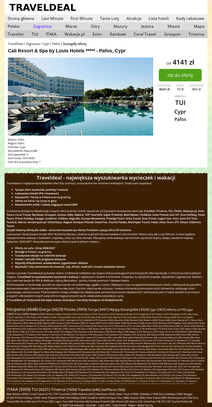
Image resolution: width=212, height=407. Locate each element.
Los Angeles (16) (59, 375)
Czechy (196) (74, 328)
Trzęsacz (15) (85, 375)
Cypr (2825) (157, 309)
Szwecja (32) (119, 357)
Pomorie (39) (30, 354)
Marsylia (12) (63, 380)
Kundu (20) (64, 369)
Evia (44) (28, 351)
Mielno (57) (74, 346)
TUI (35, 34)
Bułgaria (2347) (38, 313)
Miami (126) (186, 331)
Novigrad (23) (84, 366)
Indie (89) (117, 337)
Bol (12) (105, 380)
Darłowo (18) (85, 372)
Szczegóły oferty (75, 44)
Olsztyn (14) (169, 375)
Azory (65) (90, 343)
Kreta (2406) (22, 314)
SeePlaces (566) (113, 389)
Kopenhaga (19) (163, 369)
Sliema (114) (35, 334)
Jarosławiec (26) (19, 363)
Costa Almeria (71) (167, 340)
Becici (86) (16, 340)
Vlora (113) (60, 334)
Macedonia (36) (159, 354)
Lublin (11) (34, 383)
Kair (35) (45, 357)
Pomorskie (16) (18, 375)
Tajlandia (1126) (22, 317)
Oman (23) (72, 366)
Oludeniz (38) (103, 354)
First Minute (81, 18)
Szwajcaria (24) (185, 363)
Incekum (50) (36, 349)
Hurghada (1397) (147, 314)
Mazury (120, 26)
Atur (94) (25, 401)
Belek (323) (193, 323)
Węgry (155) (71, 331)
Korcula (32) (159, 357)
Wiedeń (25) (54, 363)
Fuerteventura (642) (35, 320)
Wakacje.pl (75, 34)
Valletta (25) (67, 363)
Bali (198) (62, 328)
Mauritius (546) (121, 320)
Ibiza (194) (87, 328)
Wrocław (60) (184, 343)
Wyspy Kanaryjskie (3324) (129, 309)
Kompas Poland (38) (102, 401)
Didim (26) (33, 363)
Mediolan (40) (189, 351)
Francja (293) (46, 325)
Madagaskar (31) (36, 360)
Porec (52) (160, 346)
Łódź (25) (43, 363)
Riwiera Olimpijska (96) (37, 337)
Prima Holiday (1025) (27, 398)
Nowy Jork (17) (168, 372)
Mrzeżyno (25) (81, 363)
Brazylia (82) (73, 340)
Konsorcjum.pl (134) (179, 398)
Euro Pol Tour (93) (42, 401)
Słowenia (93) (66, 337)
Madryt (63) (128, 343)
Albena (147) (136, 331)
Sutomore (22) (131, 366)
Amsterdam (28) (158, 360)
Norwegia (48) (81, 349)
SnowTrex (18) (152, 401)
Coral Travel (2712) (41, 394)
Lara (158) (30, 331)
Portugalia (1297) (178, 314)
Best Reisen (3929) (18, 394)
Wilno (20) (29, 369)
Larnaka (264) (139, 325)
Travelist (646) (89, 389)
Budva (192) (98, 328)
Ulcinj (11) (145, 380)
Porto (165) (167, 328)
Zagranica (33, 44)
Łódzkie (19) (97, 369)
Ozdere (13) (71, 378)
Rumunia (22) (145, 366)
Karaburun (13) (127, 378)
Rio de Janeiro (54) (132, 346)
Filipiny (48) (106, 349)
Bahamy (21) (17, 369)
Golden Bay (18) (59, 372)
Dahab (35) (83, 357)
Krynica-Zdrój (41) (148, 351)
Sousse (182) (124, 328)
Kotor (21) (182, 366)
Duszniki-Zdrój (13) (175, 378)
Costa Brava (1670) (87, 314)
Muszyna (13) (84, 378)
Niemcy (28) (134, 360)
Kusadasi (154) (85, 331)
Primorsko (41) (132, 351)
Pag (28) (124, 360)
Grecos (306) (137, 398)
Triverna (196, 34)
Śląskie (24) (157, 363)
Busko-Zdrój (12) (93, 380)
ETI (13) (165, 401)
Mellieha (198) (50, 328)
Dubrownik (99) (172, 334)
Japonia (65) (79, 343)
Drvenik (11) (85, 383)
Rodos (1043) (50, 317)
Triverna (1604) (64, 389)
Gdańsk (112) (72, 334)
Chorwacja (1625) (106, 314)
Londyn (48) (94, 349)
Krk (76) (111, 340)
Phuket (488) (164, 320)
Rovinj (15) (112, 375)
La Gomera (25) (96, 363)
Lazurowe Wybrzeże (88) (170, 337)
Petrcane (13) (58, 378)
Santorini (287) (60, 325)
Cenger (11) (97, 383)
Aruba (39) (69, 354)
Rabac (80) (101, 340)
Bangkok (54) (148, 346)
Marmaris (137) (150, 331)
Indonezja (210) (34, 328)
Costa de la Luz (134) (169, 331)
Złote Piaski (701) (154, 317)
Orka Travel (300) (156, 398)
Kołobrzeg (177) (153, 328)
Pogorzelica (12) (48, 380)
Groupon (172, 34)
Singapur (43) (61, 351)
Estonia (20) (76, 369)
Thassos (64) (102, 343)
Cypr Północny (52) (20, 349)
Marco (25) (135, 401)
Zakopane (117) (20, 334)
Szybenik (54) (116, 346)
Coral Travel (145, 34)
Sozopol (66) (46, 343)
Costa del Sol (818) (81, 317)
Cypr (46, 44)
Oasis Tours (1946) (127, 394)
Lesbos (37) (129, 354)
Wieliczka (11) (132, 380)
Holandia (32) (172, 357)
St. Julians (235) (188, 325)
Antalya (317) (32, 325)
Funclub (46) (81, 401)
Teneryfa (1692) (70, 314)
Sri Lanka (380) (93, 323)
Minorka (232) (19, 328)
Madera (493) (150, 320)
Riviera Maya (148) (119, 331)
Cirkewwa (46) (143, 349)
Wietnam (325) (165, 323)
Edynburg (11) (60, 383)
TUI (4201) (40, 389)
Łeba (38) (79, 354)
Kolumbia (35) (33, 357)
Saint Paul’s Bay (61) (167, 343)
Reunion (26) (188, 360)
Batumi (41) (176, 351)
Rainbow (118, 34)
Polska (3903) (75, 309)
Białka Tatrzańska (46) (162, 349)
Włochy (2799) (176, 310)
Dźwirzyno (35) (69, 357)
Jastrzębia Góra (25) (114, 363)
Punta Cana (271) (105, 325)
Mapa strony (145, 405)
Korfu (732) (106, 317)
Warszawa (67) (18, 343)
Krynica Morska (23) (102, 366)
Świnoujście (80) (88, 340)
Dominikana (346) (136, 323)
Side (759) (96, 317)
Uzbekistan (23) (46, 366)
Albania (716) (119, 317)
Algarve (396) (49, 323)
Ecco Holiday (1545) (171, 394)
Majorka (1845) (53, 314)
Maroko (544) (136, 320)
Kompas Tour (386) (117, 398)
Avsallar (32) (186, 357)
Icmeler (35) (55, 357)
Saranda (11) (182, 380)
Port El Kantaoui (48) (63, 349)
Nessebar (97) (18, 337)
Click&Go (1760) (148, 394)
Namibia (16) (44, 375)
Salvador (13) (44, 378)
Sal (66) (56, 343)
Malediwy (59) (40, 346)
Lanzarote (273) (76, 325)
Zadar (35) (185, 354)
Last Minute (52, 18)
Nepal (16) (32, 375)
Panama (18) (188, 369)
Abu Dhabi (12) (117, 380)
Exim (97, 34)
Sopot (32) (131, 357)
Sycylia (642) (18, 320)
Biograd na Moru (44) (43, 351)
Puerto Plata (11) (19, 383)
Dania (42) (105, 351)
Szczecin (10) (138, 383)
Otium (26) (122, 401)
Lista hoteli (159, 18)
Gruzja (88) (188, 337)
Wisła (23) (32, 366)
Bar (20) (87, 369)
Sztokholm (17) (142, 372)
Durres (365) (107, 323)
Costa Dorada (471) (180, 320)
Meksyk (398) (35, 323)
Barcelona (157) (57, 331)
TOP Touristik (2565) (65, 394)
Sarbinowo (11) (167, 380)
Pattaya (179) (138, 328)
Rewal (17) (155, 372)
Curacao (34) (106, 357)
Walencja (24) (170, 363)
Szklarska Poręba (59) (21, 346)
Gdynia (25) (130, 363)
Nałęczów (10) (173, 383)
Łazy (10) (108, 383)
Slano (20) (40, 369)
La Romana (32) (145, 357)
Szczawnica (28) (95, 360)
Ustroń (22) (117, 366)
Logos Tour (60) (63, 401)
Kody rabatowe (190, 18)
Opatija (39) (43, 354)
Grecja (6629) (51, 309)
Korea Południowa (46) (124, 349)
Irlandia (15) (124, 375)
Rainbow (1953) (105, 394)
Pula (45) (178, 349)
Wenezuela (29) (79, 360)
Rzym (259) (152, 325)
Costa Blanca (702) (136, 317)
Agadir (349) (120, 323)
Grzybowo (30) (64, 360)
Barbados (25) (144, 363)
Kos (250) (163, 325)
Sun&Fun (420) (96, 398)
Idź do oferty (180, 75)
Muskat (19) (149, 369)
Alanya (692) (170, 317)
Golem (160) (191, 328)
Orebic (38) (90, 354)
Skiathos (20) (52, 369)
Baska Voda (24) (19, 366)
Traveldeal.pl (76, 405)
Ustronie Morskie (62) (145, 343)
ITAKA (51, 34)
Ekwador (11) (46, 383)
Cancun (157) (42, 331)
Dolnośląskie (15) (153, 375)
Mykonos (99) (157, 334)
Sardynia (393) (63, 323)
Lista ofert (104, 405)
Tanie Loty (109, 18)
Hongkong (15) (138, 375)
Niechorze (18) (18, 372)
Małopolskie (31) (19, 360)
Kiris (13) (115, 378)
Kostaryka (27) (174, 360)
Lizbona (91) (91, 337)
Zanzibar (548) (106, 320)
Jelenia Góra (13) (157, 378)
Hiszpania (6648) (22, 309)
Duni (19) (176, 369)
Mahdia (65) (66, 343)
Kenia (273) (90, 325)
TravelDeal (15, 44)
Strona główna (21, 18)
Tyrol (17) (129, 372)
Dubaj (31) (51, 360)
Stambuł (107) (116, 334)
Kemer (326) (151, 323)
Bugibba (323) (180, 323)
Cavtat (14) (181, 375)
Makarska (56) (87, 346)
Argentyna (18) (117, 372)
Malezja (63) (116, 343)
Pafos (56, 44)
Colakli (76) (121, 340)
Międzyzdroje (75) (136, 340)
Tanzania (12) (18, 380)
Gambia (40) (17, 354)
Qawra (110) (86, 334)
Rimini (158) (18, 331)
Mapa (199, 26)
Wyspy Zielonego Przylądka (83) (50, 340)
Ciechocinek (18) (101, 372)
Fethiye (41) (164, 351)
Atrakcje (134, 18)
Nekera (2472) (86, 394)
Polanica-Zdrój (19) (113, 369)
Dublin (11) (73, 383)
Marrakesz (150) (102, 331)
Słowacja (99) (143, 334)
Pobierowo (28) (111, 360)
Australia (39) (56, 354)
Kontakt (91, 405)
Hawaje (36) (173, 354)
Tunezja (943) (64, 317)
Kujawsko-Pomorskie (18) (38, 372)
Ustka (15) (73, 375)
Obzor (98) (186, 334)
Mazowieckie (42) (90, 351)
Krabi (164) (178, 328)
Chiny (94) (54, 337)
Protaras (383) (78, 323)
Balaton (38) (117, 354)
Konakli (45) (189, 349)
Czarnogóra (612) (73, 320)
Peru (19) (128, 369)
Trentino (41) (117, 351)
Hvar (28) (145, 360)
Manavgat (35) (18, 357)
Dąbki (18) (73, 372)
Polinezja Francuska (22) (165, 366)
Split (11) (155, 380)
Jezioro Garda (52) (175, 346)
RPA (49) (48, 349)
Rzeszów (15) (99, 375)
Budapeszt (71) (184, 340)
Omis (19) (138, 369)
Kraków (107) (130, 334)
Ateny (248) (174, 325)
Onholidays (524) (76, 398)
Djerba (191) (111, 328)
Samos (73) (151, 340)
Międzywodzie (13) (101, 378)
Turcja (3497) (98, 309)
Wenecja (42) (74, 351)
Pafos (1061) (37, 317)
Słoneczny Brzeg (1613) (127, 314)
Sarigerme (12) (32, 380)
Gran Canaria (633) (55, 320)
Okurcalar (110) (100, 334)
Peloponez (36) (143, 354)
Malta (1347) (163, 314)
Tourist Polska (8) (181, 401)
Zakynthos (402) (20, 323)
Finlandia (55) (102, 346)
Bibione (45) (17, 351)
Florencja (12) (77, 380)
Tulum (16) (181, 372)
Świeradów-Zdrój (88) (133, 337)
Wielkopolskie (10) (123, 383)
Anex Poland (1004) (53, 398)
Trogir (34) (94, 357)
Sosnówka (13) (30, 378)
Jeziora (147, 26)
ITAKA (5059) (19, 389)
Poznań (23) (60, 366)
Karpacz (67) (32, 343)
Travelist (16, 34)
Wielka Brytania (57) (58, 346)
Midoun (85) (28, 340)
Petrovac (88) (150, 337)
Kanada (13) (142, 378)
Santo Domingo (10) (155, 383)
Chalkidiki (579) (90, 320)
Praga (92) (79, 337)
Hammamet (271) (123, 325)
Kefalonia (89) (105, 337)
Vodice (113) (48, 334)
